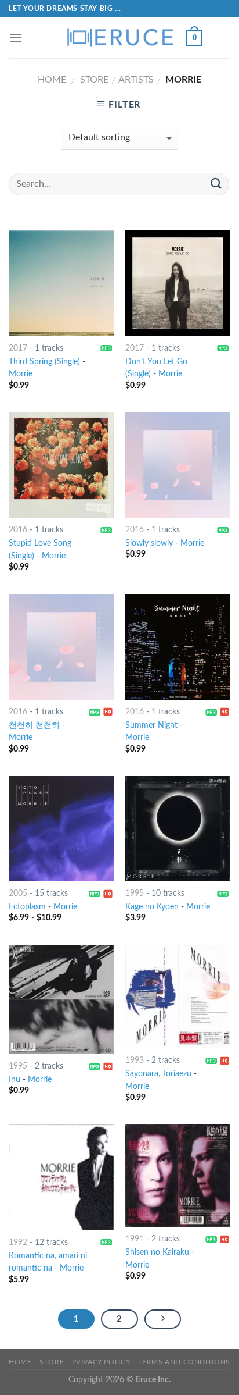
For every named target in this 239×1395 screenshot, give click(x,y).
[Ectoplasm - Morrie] (61, 828)
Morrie (20, 374)
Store (94, 79)
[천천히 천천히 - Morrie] (61, 646)
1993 (134, 1060)
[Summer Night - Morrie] (177, 646)
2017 (18, 348)
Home (52, 79)
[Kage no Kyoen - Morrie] (177, 828)
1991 (134, 1239)
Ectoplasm (27, 907)
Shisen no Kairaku (157, 1252)
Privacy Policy (101, 1361)
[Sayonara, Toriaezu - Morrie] (177, 996)
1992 (18, 1243)
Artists (136, 79)
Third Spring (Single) (44, 362)
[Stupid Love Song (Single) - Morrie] (61, 465)
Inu (14, 1080)
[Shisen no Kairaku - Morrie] (177, 1175)
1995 (134, 893)
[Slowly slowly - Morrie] (177, 465)
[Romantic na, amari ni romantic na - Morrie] (61, 1177)
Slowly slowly (149, 543)
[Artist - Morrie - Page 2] (163, 1319)
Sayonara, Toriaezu (158, 1074)
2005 (18, 893)
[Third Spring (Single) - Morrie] (61, 283)
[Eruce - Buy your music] (119, 38)
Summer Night (151, 725)
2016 (18, 530)
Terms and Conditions (184, 1361)
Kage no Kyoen (152, 907)
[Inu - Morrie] (61, 999)
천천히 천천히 (34, 725)
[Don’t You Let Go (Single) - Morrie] (177, 283)
